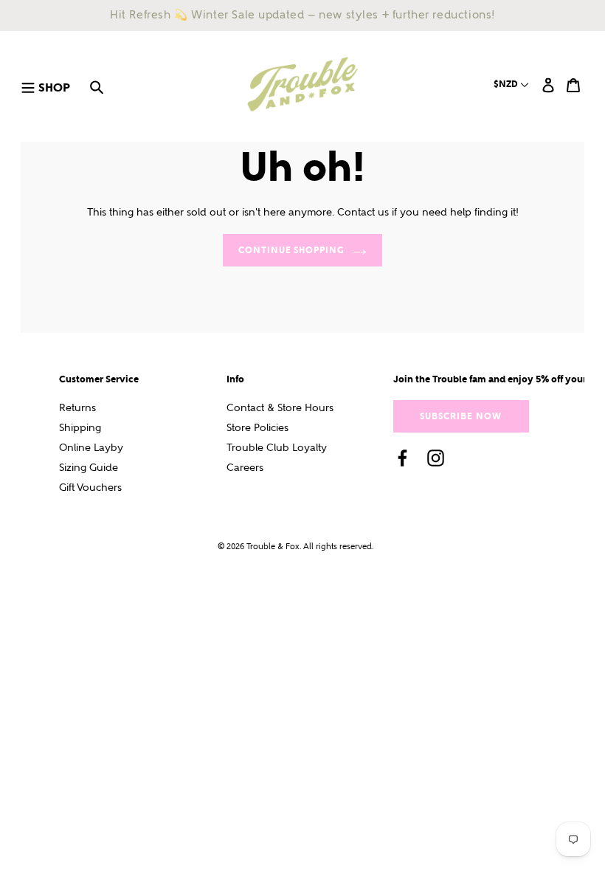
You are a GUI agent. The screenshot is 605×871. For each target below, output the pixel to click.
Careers (245, 467)
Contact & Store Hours (280, 408)
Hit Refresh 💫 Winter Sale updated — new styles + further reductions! (302, 14)
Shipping (80, 427)
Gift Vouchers (90, 487)
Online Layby (91, 447)
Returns (77, 408)
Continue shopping (291, 249)
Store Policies (257, 427)
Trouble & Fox (273, 546)
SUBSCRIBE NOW (460, 415)
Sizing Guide (88, 467)
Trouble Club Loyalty (277, 447)
